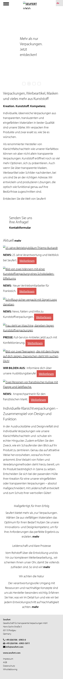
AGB (5, 662)
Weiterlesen (27, 260)
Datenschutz (9, 665)
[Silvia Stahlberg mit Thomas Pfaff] (31, 384)
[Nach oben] (57, 676)
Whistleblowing (10, 669)
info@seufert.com (14, 646)
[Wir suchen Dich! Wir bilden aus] (31, 356)
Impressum (8, 658)
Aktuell (12, 240)
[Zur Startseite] (31, 5)
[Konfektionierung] (31, 328)
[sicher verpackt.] (31, 302)
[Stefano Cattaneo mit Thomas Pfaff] (31, 273)
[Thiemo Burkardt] (31, 247)
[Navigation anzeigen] (6, 4)
